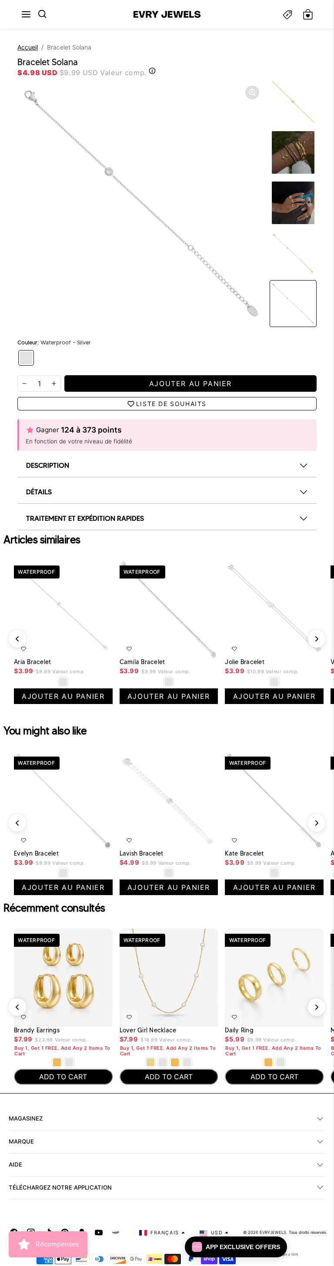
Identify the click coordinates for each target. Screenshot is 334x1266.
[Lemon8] (115, 1232)
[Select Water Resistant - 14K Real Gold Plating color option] (150, 1062)
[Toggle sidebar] (287, 14)
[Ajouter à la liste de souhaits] (23, 649)
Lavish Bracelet (142, 853)
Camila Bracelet (142, 662)
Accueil (27, 47)
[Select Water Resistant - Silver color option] (63, 682)
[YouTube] (98, 1232)
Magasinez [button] (26, 1118)
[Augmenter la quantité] (53, 383)
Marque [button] (21, 1141)
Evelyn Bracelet (36, 853)
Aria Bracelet (32, 662)
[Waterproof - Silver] (26, 358)
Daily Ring (239, 1030)
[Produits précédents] (17, 639)
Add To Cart (83, 1015)
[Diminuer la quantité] (24, 383)
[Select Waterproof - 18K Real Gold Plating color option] (57, 1062)
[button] (26, 14)
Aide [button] (15, 1164)
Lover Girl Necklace (148, 1030)
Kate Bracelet (244, 853)
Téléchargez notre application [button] (60, 1187)
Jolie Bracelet (244, 662)
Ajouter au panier (80, 647)
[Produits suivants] (316, 823)
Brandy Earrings (37, 1030)
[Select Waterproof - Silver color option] (169, 682)
